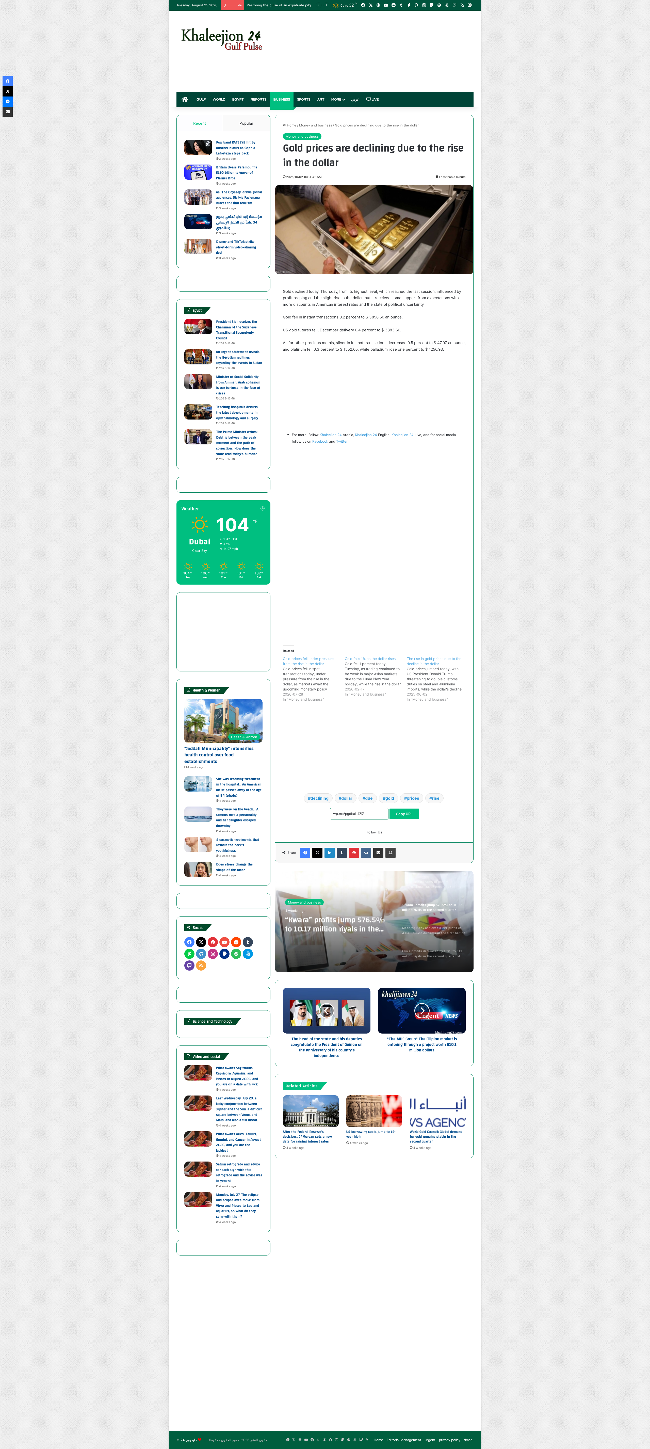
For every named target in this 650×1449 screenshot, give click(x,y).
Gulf (201, 99)
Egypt (237, 99)
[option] (374, 921)
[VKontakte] (366, 853)
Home (291, 125)
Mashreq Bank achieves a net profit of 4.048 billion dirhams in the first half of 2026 (336, 923)
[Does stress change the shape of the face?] (198, 869)
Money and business (315, 125)
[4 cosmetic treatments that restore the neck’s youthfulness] (198, 844)
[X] (317, 853)
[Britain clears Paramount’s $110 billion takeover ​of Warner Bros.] (198, 172)
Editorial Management (404, 1440)
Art (320, 99)
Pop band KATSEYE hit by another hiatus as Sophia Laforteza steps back (235, 148)
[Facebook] (305, 853)
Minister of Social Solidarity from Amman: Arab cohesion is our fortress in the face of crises (238, 385)
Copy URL (404, 814)
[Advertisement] (376, 51)
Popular (246, 123)
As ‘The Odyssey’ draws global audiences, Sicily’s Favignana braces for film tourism (239, 197)
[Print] (390, 853)
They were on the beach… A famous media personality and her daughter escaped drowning (237, 817)
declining (320, 798)
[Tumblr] (342, 853)
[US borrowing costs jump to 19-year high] (374, 1111)
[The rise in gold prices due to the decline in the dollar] (438, 679)
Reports (258, 99)
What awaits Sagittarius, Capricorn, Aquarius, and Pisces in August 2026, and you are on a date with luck (237, 1076)
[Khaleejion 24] (221, 38)
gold (389, 798)
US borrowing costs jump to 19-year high (371, 1134)
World (219, 99)
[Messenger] (8, 101)
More (336, 99)
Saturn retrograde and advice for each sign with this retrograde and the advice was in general (239, 1172)
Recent (199, 123)
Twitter (342, 441)
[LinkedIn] (329, 853)
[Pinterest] (354, 853)
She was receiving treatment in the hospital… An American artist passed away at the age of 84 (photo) (239, 787)
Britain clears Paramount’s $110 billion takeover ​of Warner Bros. (236, 173)
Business (281, 99)
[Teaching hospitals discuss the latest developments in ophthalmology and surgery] (198, 412)
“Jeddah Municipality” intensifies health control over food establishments (219, 754)
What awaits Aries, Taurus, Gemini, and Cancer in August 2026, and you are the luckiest (238, 1142)
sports (303, 99)
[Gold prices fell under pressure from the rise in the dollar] (314, 679)
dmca (468, 1440)
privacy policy (449, 1440)
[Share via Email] (378, 853)
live (375, 99)
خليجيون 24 (189, 1440)
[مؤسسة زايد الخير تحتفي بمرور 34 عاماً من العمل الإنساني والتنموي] (198, 221)
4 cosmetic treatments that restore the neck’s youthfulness (237, 845)
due (369, 798)
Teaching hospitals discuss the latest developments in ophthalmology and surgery (237, 412)
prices (413, 798)
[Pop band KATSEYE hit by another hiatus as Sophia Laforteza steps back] (198, 147)
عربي (355, 99)
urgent (430, 1440)
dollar (346, 798)
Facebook (320, 441)
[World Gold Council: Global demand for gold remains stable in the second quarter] (438, 1111)
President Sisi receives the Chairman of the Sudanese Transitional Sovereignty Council (236, 330)
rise (436, 798)
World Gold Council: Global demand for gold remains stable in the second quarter (436, 1137)
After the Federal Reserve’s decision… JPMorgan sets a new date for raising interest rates (307, 1137)
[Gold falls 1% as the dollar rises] (376, 676)
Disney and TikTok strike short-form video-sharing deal (236, 247)
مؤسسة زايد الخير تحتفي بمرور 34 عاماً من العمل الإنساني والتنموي (239, 222)
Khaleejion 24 (331, 435)
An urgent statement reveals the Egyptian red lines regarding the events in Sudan (239, 357)
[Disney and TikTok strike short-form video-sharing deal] (198, 246)
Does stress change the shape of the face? (234, 867)
